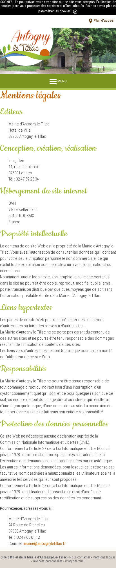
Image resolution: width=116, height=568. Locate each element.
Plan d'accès (103, 21)
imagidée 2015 (75, 561)
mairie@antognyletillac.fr (45, 543)
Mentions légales (104, 557)
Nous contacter (79, 557)
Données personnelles (48, 561)
